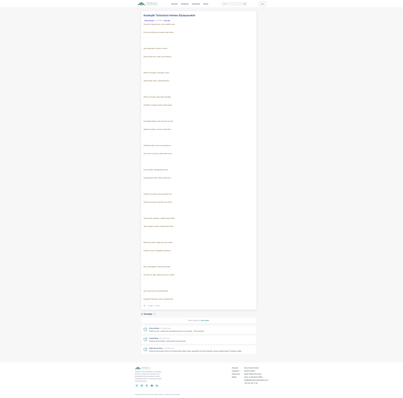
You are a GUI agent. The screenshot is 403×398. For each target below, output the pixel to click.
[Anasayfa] (147, 4)
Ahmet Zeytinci (149, 20)
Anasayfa (174, 4)
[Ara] (245, 4)
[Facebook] (137, 385)
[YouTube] (152, 385)
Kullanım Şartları (249, 371)
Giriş (262, 4)
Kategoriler (185, 4)
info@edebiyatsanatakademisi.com (256, 380)
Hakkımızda (196, 4)
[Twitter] (147, 385)
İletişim (205, 4)
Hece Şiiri (167, 20)
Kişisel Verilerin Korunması (253, 374)
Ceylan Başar (153, 338)
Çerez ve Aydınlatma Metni (253, 377)
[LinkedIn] (157, 385)
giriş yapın (205, 320)
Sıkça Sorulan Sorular (251, 368)
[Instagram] (142, 385)
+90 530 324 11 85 (251, 383)
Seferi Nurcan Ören (156, 348)
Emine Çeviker (154, 328)
